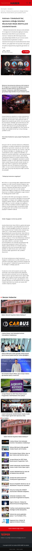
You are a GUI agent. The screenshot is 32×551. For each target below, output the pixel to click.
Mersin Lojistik (20, 549)
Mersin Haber (12, 549)
